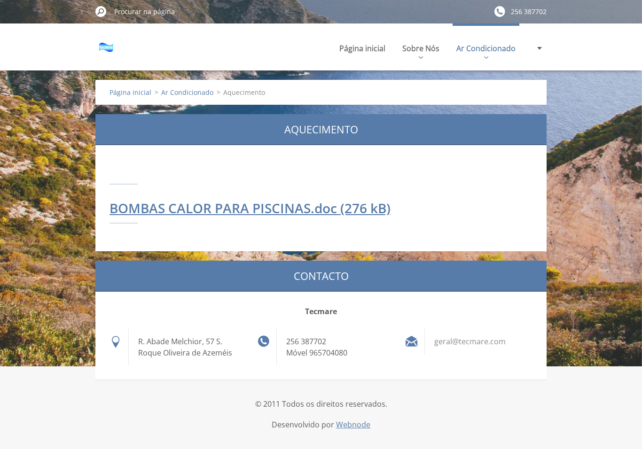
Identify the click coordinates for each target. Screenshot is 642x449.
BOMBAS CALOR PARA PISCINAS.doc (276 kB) (250, 208)
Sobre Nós (420, 48)
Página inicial (362, 48)
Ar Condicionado (486, 48)
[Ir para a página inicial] (107, 53)
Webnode (353, 424)
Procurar (101, 11)
